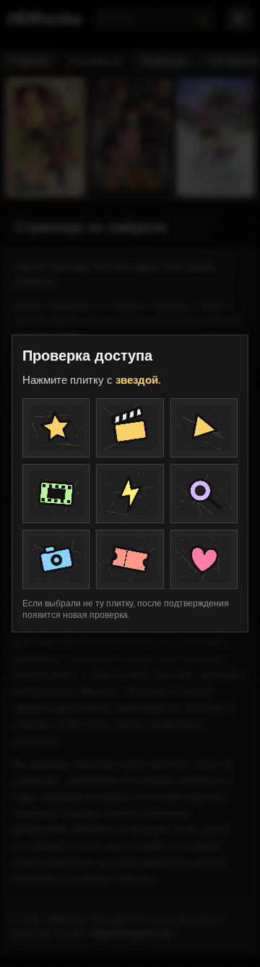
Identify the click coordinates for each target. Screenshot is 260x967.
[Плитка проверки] (56, 427)
